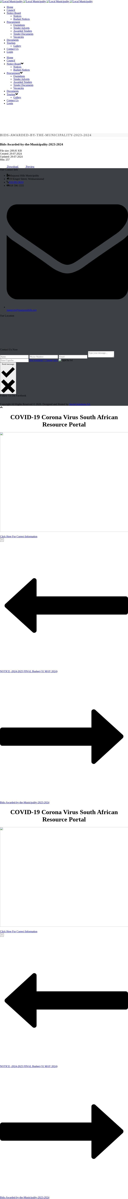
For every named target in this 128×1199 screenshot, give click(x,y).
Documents (13, 40)
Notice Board (14, 13)
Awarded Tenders (22, 31)
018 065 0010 (16, 182)
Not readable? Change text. (43, 360)
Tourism (11, 43)
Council (11, 10)
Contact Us (12, 48)
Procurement (13, 22)
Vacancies (18, 37)
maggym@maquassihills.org (21, 310)
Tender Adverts (21, 28)
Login (10, 51)
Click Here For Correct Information (18, 536)
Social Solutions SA (79, 404)
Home (10, 7)
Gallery (17, 45)
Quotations (19, 25)
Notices (17, 16)
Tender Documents (23, 34)
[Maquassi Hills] (46, 1)
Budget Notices (21, 19)
